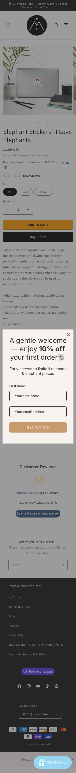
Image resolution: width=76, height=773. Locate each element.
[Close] (68, 334)
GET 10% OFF (38, 427)
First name (17, 386)
